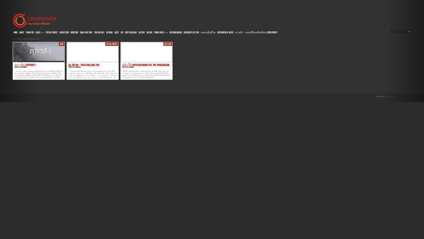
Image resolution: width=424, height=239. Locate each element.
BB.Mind (109, 32)
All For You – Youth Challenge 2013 (83, 65)
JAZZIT (116, 32)
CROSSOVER (380, 96)
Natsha (149, 32)
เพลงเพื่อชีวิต (208, 32)
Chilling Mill (99, 32)
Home (16, 32)
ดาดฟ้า (239, 32)
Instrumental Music (225, 32)
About (21, 32)
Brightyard (64, 32)
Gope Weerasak (131, 32)
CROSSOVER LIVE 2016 (191, 32)
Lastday (141, 32)
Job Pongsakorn (175, 32)
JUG (122, 32)
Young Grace (161, 32)
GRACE (40, 32)
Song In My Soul (86, 32)
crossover (24, 67)
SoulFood (131, 67)
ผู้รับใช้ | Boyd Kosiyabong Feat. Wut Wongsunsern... (146, 65)
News (62, 44)
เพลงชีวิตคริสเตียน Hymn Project (261, 32)
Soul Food (167, 44)
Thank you (30, 32)
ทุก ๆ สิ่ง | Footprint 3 (25, 65)
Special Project (52, 32)
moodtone (74, 32)
